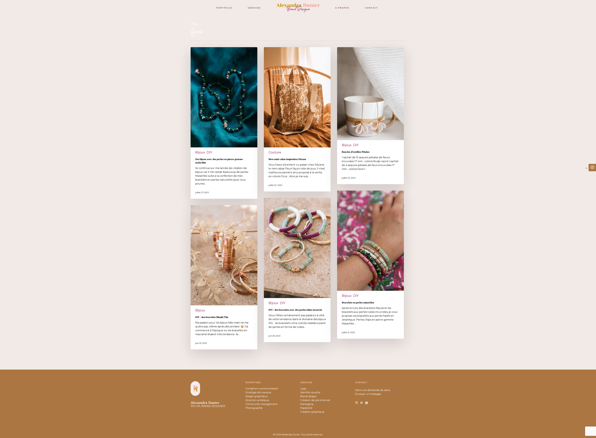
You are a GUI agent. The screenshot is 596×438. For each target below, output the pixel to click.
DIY (209, 152)
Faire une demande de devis (372, 390)
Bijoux (200, 152)
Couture (275, 152)
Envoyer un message (368, 394)
